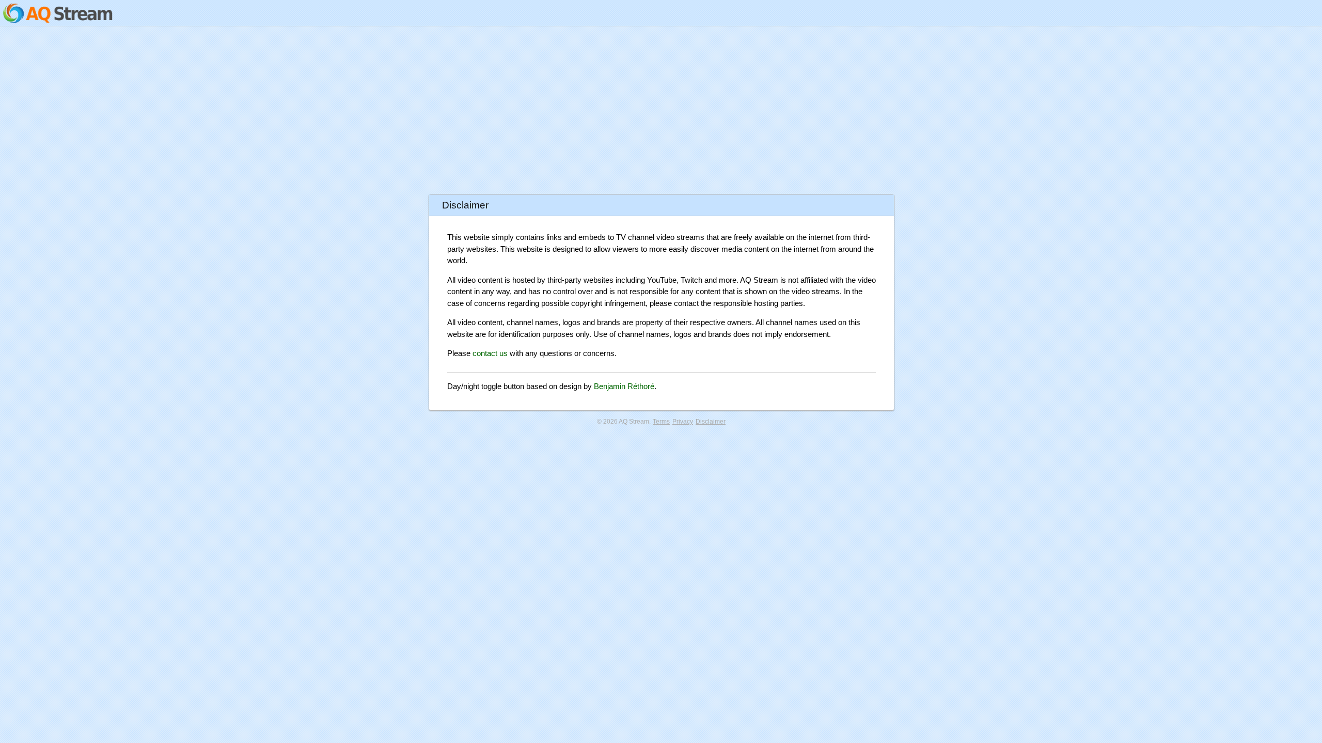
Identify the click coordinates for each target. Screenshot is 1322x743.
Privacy (682, 421)
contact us (490, 353)
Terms (661, 421)
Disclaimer (711, 421)
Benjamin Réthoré (624, 386)
